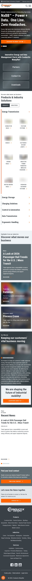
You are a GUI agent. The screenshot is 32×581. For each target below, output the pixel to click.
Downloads (16, 85)
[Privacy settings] (3, 578)
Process (11, 316)
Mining (29, 538)
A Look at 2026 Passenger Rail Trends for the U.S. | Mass (15, 258)
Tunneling (24, 538)
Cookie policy (7, 573)
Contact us (14, 500)
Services (16, 545)
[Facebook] (11, 565)
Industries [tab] (14, 105)
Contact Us (16, 76)
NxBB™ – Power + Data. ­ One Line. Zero (14, 20)
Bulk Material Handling (16, 540)
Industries (16, 532)
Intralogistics (19, 535)
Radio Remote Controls (23, 525)
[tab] (3, 46)
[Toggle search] (27, 6)
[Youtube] (20, 565)
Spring (8, 162)
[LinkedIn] (16, 565)
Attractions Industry (16, 538)
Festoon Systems (17, 520)
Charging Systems (7, 525)
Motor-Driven (8, 185)
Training (25, 551)
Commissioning (19, 548)
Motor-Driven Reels (13, 523)
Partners (16, 67)
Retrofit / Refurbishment (22, 553)
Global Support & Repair (9, 553)
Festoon (23, 127)
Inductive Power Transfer (25, 523)
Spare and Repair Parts (16, 558)
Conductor (8, 127)
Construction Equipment (9, 555)
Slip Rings (25, 520)
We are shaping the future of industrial (16, 392)
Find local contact (15, 481)
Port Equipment (11, 535)
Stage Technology (5, 538)
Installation (11, 548)
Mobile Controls (16, 527)
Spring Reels (4, 523)
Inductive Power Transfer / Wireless (23, 166)
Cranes (4, 535)
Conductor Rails (8, 520)
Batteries (15, 525)
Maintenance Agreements (22, 555)
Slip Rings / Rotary (23, 145)
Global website (16, 573)
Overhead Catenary (23, 186)
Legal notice (24, 573)
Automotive (26, 535)
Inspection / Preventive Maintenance (14, 551)
